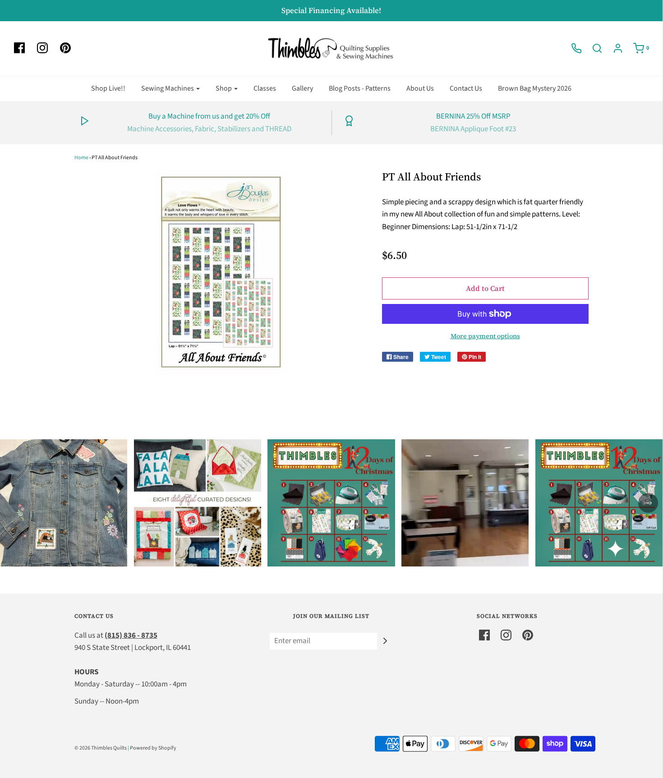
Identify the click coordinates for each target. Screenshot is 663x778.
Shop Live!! (108, 88)
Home (81, 157)
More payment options (485, 336)
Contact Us (466, 88)
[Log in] (613, 48)
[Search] (593, 48)
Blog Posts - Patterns (360, 88)
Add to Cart (485, 288)
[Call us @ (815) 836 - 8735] (572, 48)
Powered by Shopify (153, 748)
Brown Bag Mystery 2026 (534, 88)
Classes (264, 88)
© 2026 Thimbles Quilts (100, 748)
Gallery (302, 88)
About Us (420, 88)
